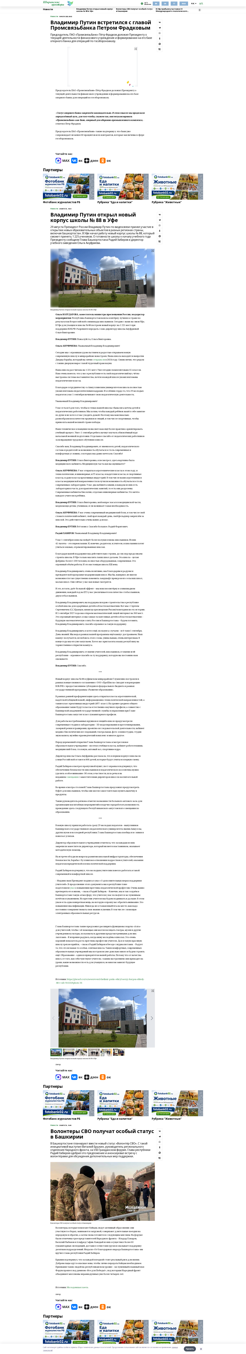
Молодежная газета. (78, 1287)
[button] (152, 1018)
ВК (156, 3)
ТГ (174, 3)
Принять (190, 1349)
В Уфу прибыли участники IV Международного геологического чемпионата (171, 10)
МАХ (184, 3)
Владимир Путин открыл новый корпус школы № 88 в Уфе (94, 10)
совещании (72, 776)
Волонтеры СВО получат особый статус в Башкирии (134, 10)
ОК (165, 3)
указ (72, 887)
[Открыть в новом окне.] (62, 160)
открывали (99, 359)
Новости (48, 9)
